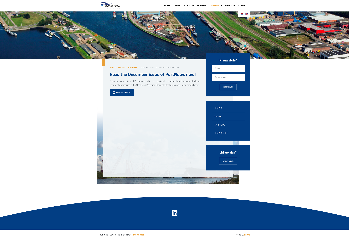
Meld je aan (228, 161)
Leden (177, 5)
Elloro (247, 234)
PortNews (219, 124)
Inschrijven (228, 87)
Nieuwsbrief (221, 133)
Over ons (202, 5)
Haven (228, 5)
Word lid (189, 5)
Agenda (218, 116)
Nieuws (215, 5)
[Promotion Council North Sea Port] (112, 5)
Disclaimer (138, 234)
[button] (221, 5)
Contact (243, 5)
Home (167, 5)
